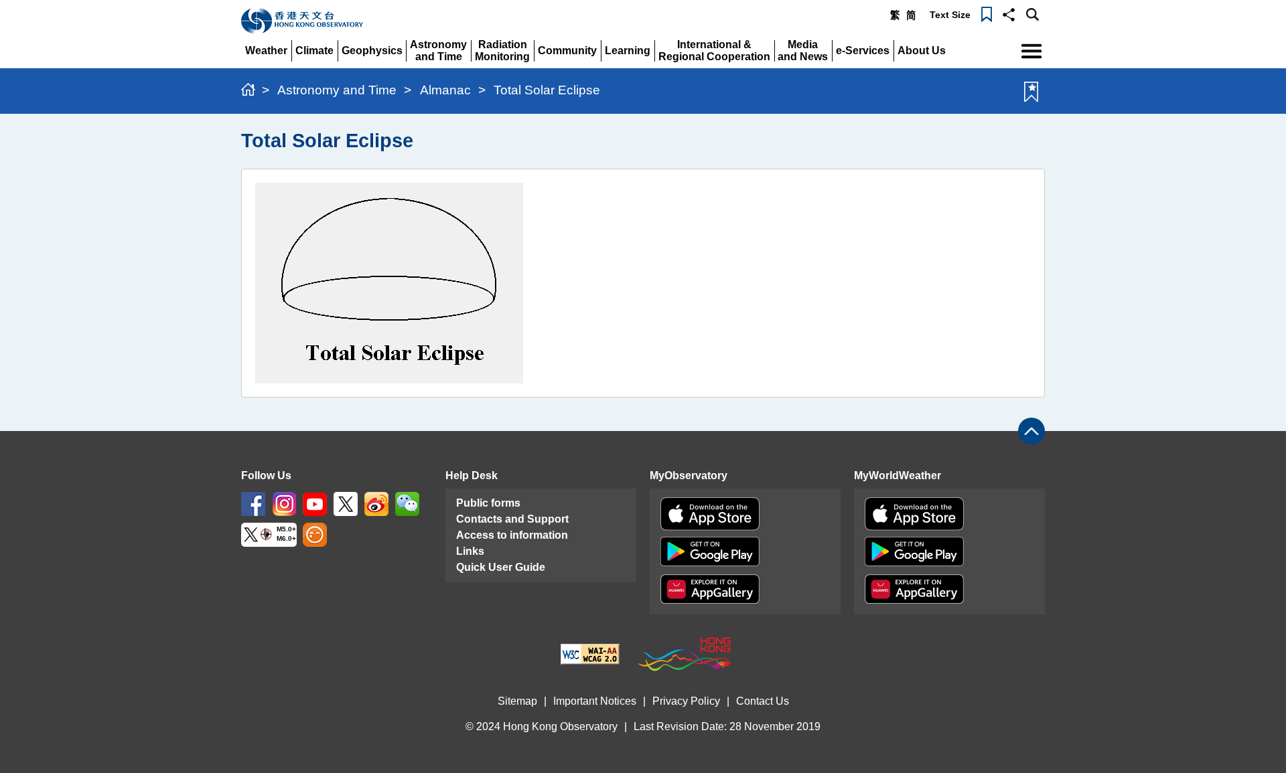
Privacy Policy (686, 701)
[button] (1008, 13)
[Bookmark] (986, 13)
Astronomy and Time (337, 90)
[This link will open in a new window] (253, 503)
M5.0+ (286, 529)
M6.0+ (286, 539)
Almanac (445, 90)
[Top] (1031, 431)
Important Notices (594, 701)
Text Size (950, 14)
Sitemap (517, 701)
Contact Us (762, 701)
